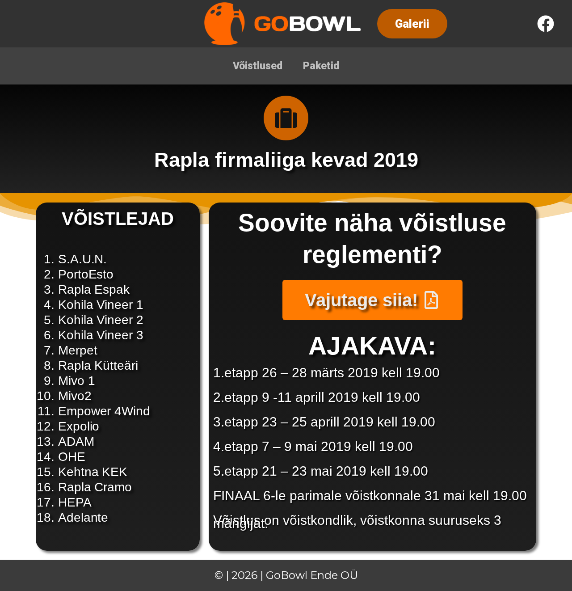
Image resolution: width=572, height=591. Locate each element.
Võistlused (257, 66)
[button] (412, 23)
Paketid (321, 66)
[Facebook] (545, 23)
